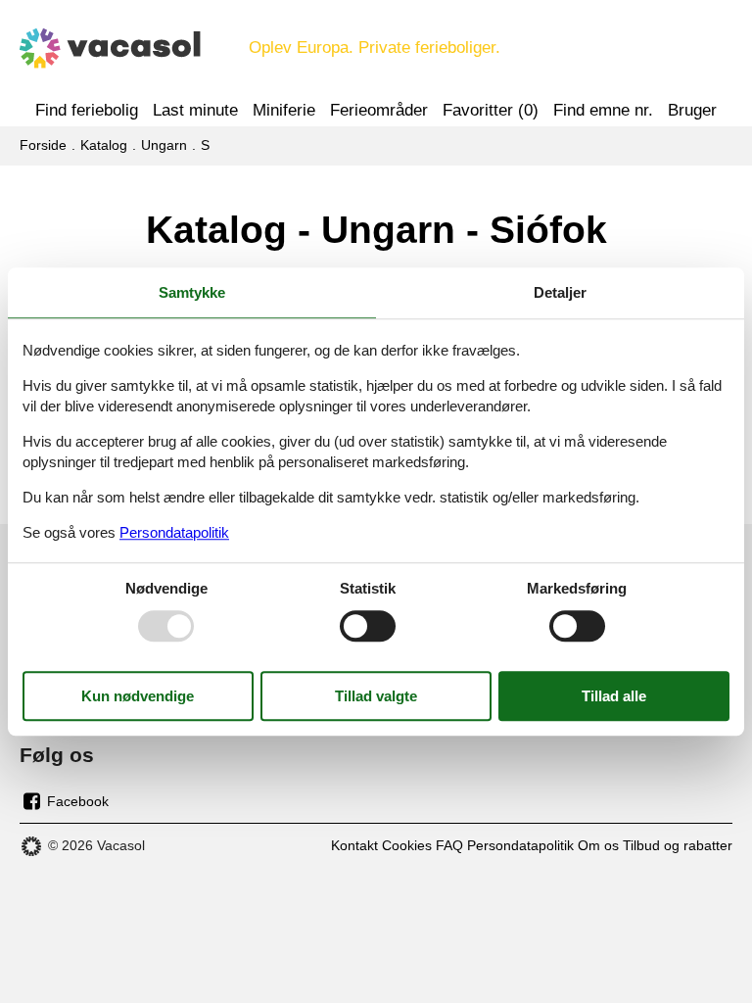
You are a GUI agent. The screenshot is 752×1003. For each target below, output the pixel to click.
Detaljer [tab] (560, 292)
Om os (598, 845)
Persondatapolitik (520, 845)
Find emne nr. (603, 110)
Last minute (195, 110)
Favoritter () (491, 110)
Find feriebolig (86, 110)
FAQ (449, 845)
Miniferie (284, 110)
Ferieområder (379, 110)
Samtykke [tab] (192, 292)
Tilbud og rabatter (677, 845)
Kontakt (354, 845)
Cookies (407, 845)
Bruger (692, 110)
